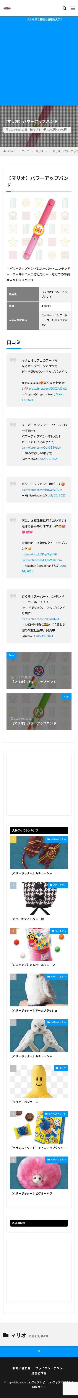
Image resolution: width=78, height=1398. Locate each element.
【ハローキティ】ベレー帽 (27, 919)
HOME (11, 151)
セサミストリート (57, 1113)
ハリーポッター (58, 839)
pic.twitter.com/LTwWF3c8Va (42, 560)
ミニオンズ (60, 930)
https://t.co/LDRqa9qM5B (39, 554)
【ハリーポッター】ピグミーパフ (31, 1193)
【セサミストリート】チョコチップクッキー (38, 1148)
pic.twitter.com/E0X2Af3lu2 (48, 388)
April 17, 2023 (49, 459)
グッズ (25, 151)
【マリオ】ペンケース (24, 1102)
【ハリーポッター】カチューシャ (31, 873)
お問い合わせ (21, 1368)
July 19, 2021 (44, 636)
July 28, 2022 (57, 495)
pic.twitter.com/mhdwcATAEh (42, 489)
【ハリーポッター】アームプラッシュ (33, 1010)
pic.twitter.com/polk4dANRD (41, 619)
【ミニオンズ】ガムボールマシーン (32, 965)
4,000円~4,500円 (57, 129)
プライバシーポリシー (50, 1368)
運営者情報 (39, 1373)
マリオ (37, 129)
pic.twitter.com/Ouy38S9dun (41, 447)
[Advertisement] (39, 64)
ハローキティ (59, 885)
